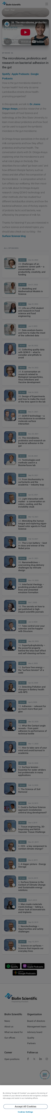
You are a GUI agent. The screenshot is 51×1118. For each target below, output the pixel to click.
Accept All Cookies (25, 1106)
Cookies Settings (25, 1112)
